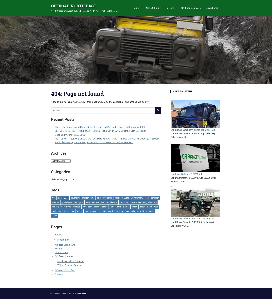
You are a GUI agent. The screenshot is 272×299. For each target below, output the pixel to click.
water (151, 211)
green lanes (67, 202)
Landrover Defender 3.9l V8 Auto (187, 174)
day (147, 198)
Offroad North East (65, 270)
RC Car (126, 207)
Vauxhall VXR (132, 211)
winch (54, 216)
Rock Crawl (57, 211)
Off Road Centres (189, 8)
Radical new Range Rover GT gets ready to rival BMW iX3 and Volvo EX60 (94, 142)
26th (60, 198)
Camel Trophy (137, 198)
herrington (78, 202)
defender (155, 198)
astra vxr (101, 198)
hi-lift (88, 202)
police (96, 207)
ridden (142, 207)
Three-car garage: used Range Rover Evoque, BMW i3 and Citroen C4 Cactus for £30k (100, 127)
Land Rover (112, 202)
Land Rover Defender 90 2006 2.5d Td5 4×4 (192, 218)
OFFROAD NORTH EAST (73, 6)
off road (76, 207)
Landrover (124, 202)
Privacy (59, 274)
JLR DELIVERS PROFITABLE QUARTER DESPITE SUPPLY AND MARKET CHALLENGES (100, 130)
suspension (95, 211)
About (58, 234)
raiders (104, 207)
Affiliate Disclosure (65, 244)
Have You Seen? (182, 91)
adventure (75, 198)
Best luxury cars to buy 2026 (70, 134)
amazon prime (88, 198)
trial (104, 211)
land (103, 202)
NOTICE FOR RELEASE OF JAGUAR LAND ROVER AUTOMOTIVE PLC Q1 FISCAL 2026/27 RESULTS (107, 138)
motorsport (57, 207)
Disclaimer (63, 239)
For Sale (170, 8)
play (90, 207)
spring (79, 211)
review (134, 207)
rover (66, 211)
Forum (58, 248)
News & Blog (152, 8)
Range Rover (115, 207)
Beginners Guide (121, 198)
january (95, 202)
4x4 (53, 198)
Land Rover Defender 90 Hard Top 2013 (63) (193, 130)
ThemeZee (81, 293)
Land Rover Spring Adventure (144, 202)
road (156, 207)
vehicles (143, 211)
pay (84, 207)
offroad (67, 207)
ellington (56, 202)
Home (136, 8)
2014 (66, 198)
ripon (149, 207)
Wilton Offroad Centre (69, 265)
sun (86, 211)
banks (109, 198)
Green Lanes (212, 8)
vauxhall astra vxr (116, 211)
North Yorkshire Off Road (70, 261)
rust (73, 211)
